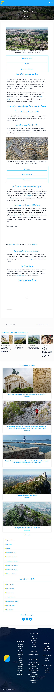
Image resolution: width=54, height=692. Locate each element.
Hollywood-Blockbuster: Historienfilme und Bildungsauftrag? (6, 349)
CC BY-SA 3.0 (31, 244)
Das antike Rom (33, 668)
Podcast (47, 670)
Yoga (33, 644)
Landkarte (47, 672)
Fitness (34, 642)
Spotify (47, 660)
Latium (20, 656)
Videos (47, 668)
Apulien (20, 650)
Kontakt (47, 646)
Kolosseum (43, 259)
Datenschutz (47, 650)
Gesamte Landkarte (33, 662)
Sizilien (20, 662)
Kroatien (20, 644)
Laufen (34, 636)
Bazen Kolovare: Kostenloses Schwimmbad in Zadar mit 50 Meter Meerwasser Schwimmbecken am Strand (27, 461)
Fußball (34, 646)
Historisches (8, 15)
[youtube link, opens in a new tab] (49, 2)
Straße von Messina (33, 674)
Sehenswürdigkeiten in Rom (21, 15)
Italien (20, 648)
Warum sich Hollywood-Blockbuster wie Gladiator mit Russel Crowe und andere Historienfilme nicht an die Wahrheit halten (46, 352)
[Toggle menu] (52, 3)
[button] (23, 619)
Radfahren (34, 638)
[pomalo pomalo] (9, 2)
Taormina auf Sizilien (11, 324)
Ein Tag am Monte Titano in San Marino (33, 348)
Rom (20, 658)
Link (36, 244)
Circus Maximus (13, 99)
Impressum (47, 648)
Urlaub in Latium (36, 15)
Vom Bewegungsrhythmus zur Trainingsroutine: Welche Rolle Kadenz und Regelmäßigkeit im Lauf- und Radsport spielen (27, 427)
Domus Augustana (30, 215)
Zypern (20, 672)
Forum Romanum (29, 195)
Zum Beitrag (27, 396)
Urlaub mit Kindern (33, 654)
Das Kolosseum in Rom (42, 324)
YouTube (47, 658)
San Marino (20, 670)
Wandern (33, 640)
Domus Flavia (17, 215)
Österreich (20, 674)
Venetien (20, 666)
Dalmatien (20, 646)
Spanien (20, 668)
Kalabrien (20, 652)
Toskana (20, 664)
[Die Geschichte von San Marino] (20, 339)
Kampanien (20, 654)
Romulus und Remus (26, 116)
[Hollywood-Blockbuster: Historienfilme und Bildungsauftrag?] (7, 339)
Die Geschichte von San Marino (19, 348)
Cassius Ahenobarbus (13, 244)
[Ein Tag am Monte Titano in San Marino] (34, 339)
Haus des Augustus (18, 214)
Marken (20, 660)
